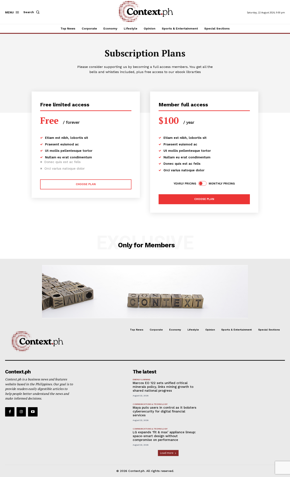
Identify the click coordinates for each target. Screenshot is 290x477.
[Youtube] (32, 411)
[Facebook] (9, 411)
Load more (166, 453)
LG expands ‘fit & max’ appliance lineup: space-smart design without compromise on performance (164, 436)
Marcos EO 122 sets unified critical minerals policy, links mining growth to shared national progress (163, 387)
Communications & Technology (150, 404)
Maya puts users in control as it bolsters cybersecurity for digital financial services (164, 411)
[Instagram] (21, 411)
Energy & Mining (141, 379)
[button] (32, 12)
